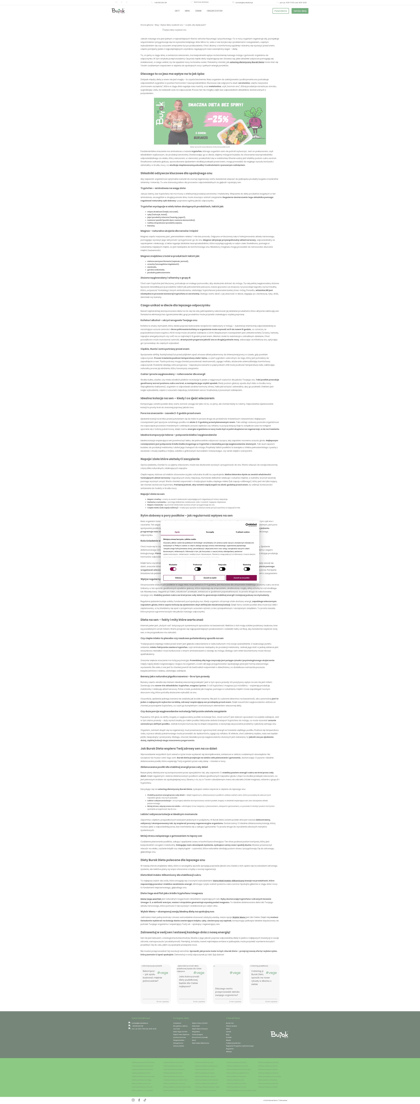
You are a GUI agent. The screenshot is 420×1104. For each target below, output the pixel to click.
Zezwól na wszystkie (241, 578)
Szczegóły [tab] (210, 532)
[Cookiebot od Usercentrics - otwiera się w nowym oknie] (247, 525)
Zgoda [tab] (177, 532)
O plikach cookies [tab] (243, 532)
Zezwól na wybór (210, 578)
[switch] (198, 569)
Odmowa (178, 578)
